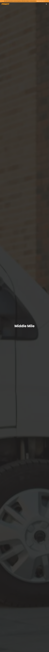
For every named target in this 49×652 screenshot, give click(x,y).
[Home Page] (5, 4)
